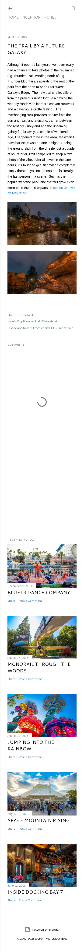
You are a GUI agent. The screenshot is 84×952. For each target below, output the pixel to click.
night (62, 328)
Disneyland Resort (19, 328)
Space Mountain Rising (38, 820)
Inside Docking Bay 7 (35, 892)
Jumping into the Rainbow (30, 745)
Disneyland (49, 321)
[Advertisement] (42, 496)
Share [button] (11, 315)
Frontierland (41, 328)
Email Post (26, 315)
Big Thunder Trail (29, 321)
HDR (54, 328)
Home (13, 17)
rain (70, 328)
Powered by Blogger (46, 929)
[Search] (74, 7)
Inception (31, 17)
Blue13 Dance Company (38, 592)
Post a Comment (30, 600)
